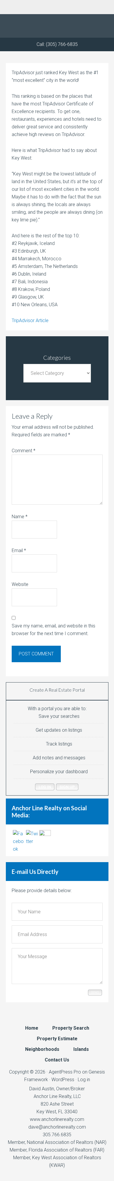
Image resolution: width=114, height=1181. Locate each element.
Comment (23, 450)
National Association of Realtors (60, 1142)
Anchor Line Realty (57, 26)
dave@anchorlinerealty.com (57, 1127)
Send (95, 992)
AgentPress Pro (65, 1072)
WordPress (62, 1079)
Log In (45, 787)
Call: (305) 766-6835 (57, 44)
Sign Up (67, 787)
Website (20, 584)
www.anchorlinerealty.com (57, 1119)
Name (19, 516)
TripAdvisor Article (30, 320)
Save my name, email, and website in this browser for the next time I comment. (53, 629)
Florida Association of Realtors (60, 1150)
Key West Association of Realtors (66, 1157)
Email (19, 550)
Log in (84, 1079)
